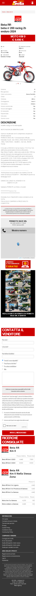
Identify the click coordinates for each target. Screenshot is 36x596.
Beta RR (14, 449)
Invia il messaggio (18, 432)
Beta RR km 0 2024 (8, 463)
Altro (5, 369)
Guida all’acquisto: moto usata (11, 545)
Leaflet (20, 257)
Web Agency (18, 585)
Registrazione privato (8, 554)
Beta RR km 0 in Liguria (10, 485)
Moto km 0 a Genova (9, 500)
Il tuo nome (5, 340)
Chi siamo (5, 519)
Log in (4, 558)
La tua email (5, 347)
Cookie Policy (6, 528)
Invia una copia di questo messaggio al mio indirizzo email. (16, 420)
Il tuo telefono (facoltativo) (8, 354)
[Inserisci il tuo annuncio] (18, 264)
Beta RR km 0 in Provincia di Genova (14, 489)
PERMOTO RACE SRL (18, 221)
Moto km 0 (10, 12)
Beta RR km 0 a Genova (10, 492)
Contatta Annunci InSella (9, 521)
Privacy (4, 525)
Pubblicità (5, 560)
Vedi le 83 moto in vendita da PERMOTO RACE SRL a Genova (18, 315)
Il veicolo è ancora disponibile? (11, 360)
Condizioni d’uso (7, 530)
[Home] (18, 2)
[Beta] (5, 449)
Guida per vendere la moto (10, 547)
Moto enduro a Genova (10, 504)
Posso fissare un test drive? (10, 363)
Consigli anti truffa (7, 538)
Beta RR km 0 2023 (8, 459)
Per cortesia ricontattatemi (10, 366)
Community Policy (7, 532)
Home (3, 12)
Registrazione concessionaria (11, 556)
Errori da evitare (7, 541)
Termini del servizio (8, 523)
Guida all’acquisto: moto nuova (11, 543)
